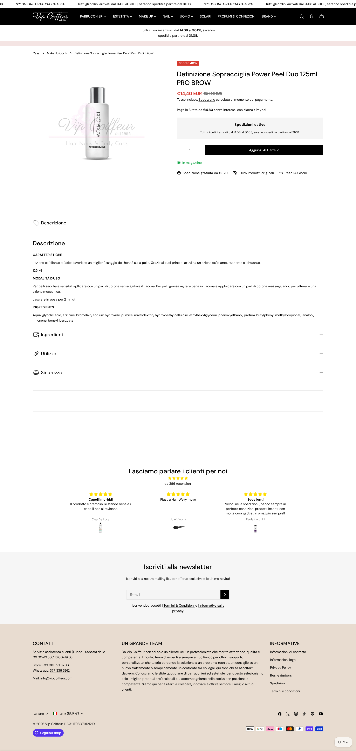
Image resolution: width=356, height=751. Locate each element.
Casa (36, 53)
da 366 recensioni (178, 483)
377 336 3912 (60, 670)
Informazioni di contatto (288, 652)
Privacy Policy (280, 667)
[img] (178, 478)
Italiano (38, 714)
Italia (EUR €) (69, 713)
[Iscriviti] (224, 594)
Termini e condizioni (285, 691)
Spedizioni (278, 683)
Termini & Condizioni (179, 605)
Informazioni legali (283, 660)
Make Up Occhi (57, 53)
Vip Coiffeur (54, 724)
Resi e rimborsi (281, 675)
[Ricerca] (302, 16)
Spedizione (207, 99)
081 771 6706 (59, 665)
